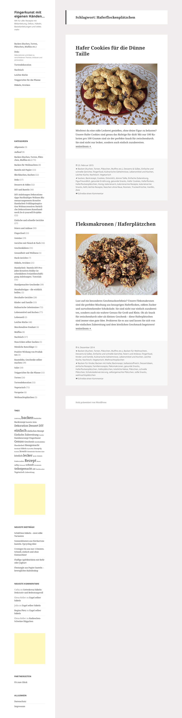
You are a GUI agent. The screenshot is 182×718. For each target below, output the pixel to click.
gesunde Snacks (118, 181)
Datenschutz (20, 701)
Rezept (30, 460)
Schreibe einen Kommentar (91, 193)
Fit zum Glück (20, 682)
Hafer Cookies (133, 181)
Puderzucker (19, 461)
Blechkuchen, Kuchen (24, 174)
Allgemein (19, 147)
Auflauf (17, 152)
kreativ (23, 451)
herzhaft (17, 448)
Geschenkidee (39, 442)
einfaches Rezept (35, 430)
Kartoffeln (30, 448)
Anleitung (17, 418)
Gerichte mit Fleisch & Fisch (27, 243)
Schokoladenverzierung (97, 372)
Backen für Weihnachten (26, 165)
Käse (42, 451)
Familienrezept (21, 438)
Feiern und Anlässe (23, 228)
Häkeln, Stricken (22, 85)
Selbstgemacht (23, 468)
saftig (16, 465)
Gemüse (18, 238)
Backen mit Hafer (103, 363)
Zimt (78, 190)
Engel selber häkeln (31, 605)
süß (33, 469)
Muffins (18, 332)
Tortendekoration (22, 64)
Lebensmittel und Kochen (26, 312)
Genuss (19, 441)
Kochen (16, 451)
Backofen (37, 418)
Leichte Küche (21, 75)
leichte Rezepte (95, 187)
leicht (35, 456)
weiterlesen (84, 146)
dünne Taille (121, 178)
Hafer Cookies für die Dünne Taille (110, 50)
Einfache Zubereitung (26, 434)
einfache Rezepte (84, 366)
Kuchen (38, 451)
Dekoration (21, 425)
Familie (41, 435)
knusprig (38, 448)
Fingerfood (19, 233)
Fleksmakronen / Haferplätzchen (116, 224)
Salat (16, 367)
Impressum (19, 706)
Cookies (101, 178)
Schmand (22, 465)
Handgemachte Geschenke (26, 284)
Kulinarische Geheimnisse (26, 307)
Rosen (39, 461)
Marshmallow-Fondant (25, 327)
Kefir (85, 187)
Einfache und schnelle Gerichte (29, 220)
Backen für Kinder (86, 363)
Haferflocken (147, 181)
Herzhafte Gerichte (23, 297)
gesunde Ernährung (100, 181)
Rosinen (127, 187)
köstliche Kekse (121, 369)
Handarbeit (19, 445)
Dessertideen (146, 363)
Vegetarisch (20, 387)
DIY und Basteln (21, 189)
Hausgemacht (32, 445)
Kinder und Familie (23, 302)
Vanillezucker (40, 469)
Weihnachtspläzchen (24, 397)
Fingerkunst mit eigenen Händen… (29, 14)
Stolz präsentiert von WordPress (91, 402)
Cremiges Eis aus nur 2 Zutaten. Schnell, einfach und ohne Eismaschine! (29, 552)
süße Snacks (140, 372)
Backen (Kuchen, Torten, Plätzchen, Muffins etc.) (26, 45)
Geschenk (29, 441)
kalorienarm (110, 184)
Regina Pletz (20, 610)
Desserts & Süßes (22, 184)
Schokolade (37, 465)
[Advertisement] (29, 113)
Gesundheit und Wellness (26, 253)
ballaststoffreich (131, 363)
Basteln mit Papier (23, 169)
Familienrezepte (100, 366)
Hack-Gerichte (21, 258)
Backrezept (20, 422)
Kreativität (31, 451)
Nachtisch (19, 69)
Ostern (39, 456)
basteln (29, 422)
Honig (101, 184)
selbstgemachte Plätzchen (121, 372)
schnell (30, 464)
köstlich (18, 455)
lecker (27, 455)
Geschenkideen (21, 248)
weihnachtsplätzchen (86, 375)
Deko (28, 55)
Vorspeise (19, 392)
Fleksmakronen (116, 366)
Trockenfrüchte (139, 187)
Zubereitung (29, 472)
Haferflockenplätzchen (86, 184)
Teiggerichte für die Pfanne (27, 80)
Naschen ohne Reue (113, 187)
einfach (20, 430)
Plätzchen (133, 369)
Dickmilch (110, 178)
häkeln (24, 448)
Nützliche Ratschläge (24, 347)
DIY (41, 425)
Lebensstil (19, 317)
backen (27, 417)
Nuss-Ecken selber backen (26, 342)
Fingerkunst (35, 438)
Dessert (33, 425)
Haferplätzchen (105, 369)
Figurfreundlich (83, 181)
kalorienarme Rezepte (127, 184)
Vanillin (150, 187)
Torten (17, 377)
